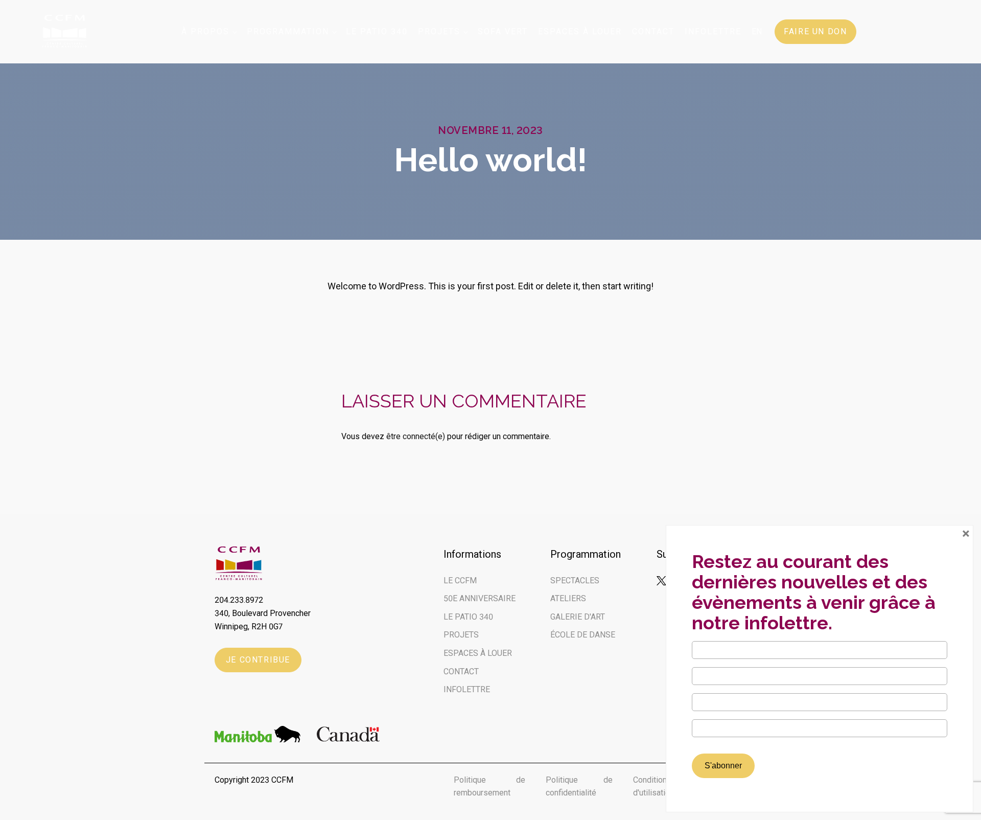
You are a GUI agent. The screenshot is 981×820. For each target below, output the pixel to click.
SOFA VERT (503, 31)
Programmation (288, 31)
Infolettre (713, 31)
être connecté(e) (415, 436)
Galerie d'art (577, 617)
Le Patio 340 (377, 31)
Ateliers (568, 598)
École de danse (582, 635)
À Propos (205, 31)
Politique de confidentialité (579, 786)
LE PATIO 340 (468, 617)
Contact (653, 31)
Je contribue (258, 660)
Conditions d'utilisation (653, 786)
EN (757, 31)
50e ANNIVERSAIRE (479, 598)
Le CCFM (460, 580)
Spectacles (574, 580)
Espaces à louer (580, 31)
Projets (439, 31)
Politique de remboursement (489, 786)
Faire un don (815, 31)
